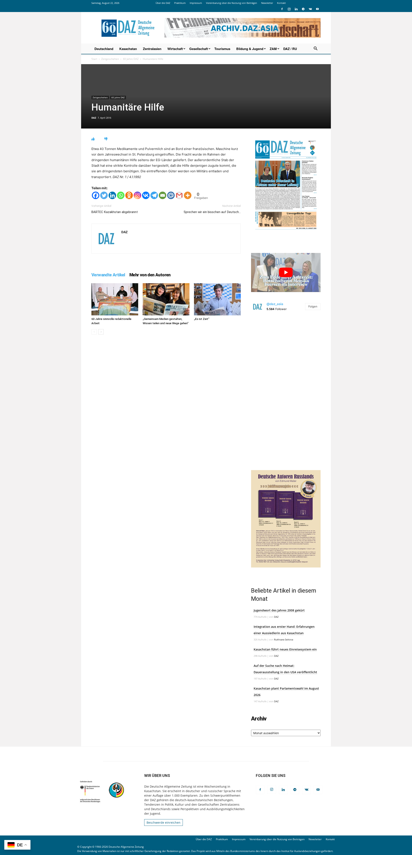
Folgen (312, 306)
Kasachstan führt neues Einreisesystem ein (285, 649)
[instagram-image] (286, 351)
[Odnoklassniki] (129, 195)
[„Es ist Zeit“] (217, 299)
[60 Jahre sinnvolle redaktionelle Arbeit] (114, 299)
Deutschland (103, 48)
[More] (187, 195)
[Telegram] (303, 9)
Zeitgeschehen (110, 59)
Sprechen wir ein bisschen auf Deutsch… (212, 212)
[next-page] (101, 331)
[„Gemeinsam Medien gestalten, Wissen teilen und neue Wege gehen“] (166, 299)
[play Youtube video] (286, 272)
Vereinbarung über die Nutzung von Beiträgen (231, 3)
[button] (315, 49)
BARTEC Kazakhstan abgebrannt (114, 212)
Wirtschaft (175, 48)
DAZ (93, 117)
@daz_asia (275, 304)
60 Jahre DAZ (131, 59)
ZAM (273, 48)
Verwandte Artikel (108, 274)
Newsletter (267, 3)
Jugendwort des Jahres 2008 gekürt (279, 610)
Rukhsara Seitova (283, 639)
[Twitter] (104, 195)
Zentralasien (152, 48)
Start (94, 59)
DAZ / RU (290, 48)
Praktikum (180, 3)
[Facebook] (282, 9)
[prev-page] (94, 331)
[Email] (162, 195)
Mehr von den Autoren (150, 274)
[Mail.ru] (171, 195)
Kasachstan (128, 48)
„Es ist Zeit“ (201, 319)
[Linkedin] (296, 9)
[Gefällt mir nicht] (106, 139)
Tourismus (222, 48)
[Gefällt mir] (93, 139)
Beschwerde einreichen (163, 822)
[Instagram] (289, 9)
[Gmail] (179, 195)
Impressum (196, 3)
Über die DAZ (163, 3)
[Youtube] (317, 9)
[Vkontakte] (146, 195)
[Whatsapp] (120, 195)
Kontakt (281, 3)
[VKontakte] (310, 9)
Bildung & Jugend (249, 48)
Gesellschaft (198, 48)
